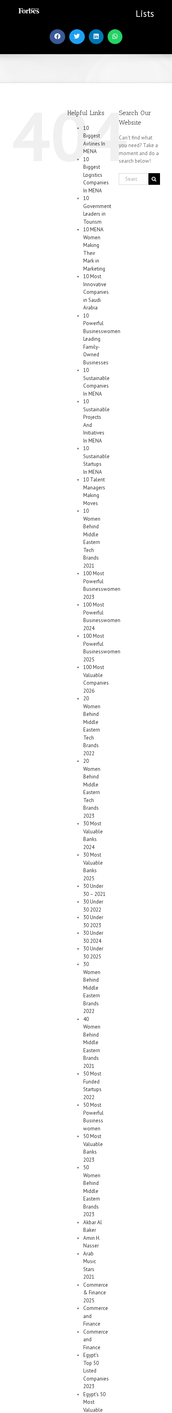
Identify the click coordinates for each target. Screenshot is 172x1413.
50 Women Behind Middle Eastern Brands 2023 (91, 1191)
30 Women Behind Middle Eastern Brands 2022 (91, 988)
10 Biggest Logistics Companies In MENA (96, 175)
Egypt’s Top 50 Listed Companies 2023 (96, 1371)
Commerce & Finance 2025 (95, 1293)
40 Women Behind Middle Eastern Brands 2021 (91, 1042)
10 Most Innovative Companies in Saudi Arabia (96, 292)
